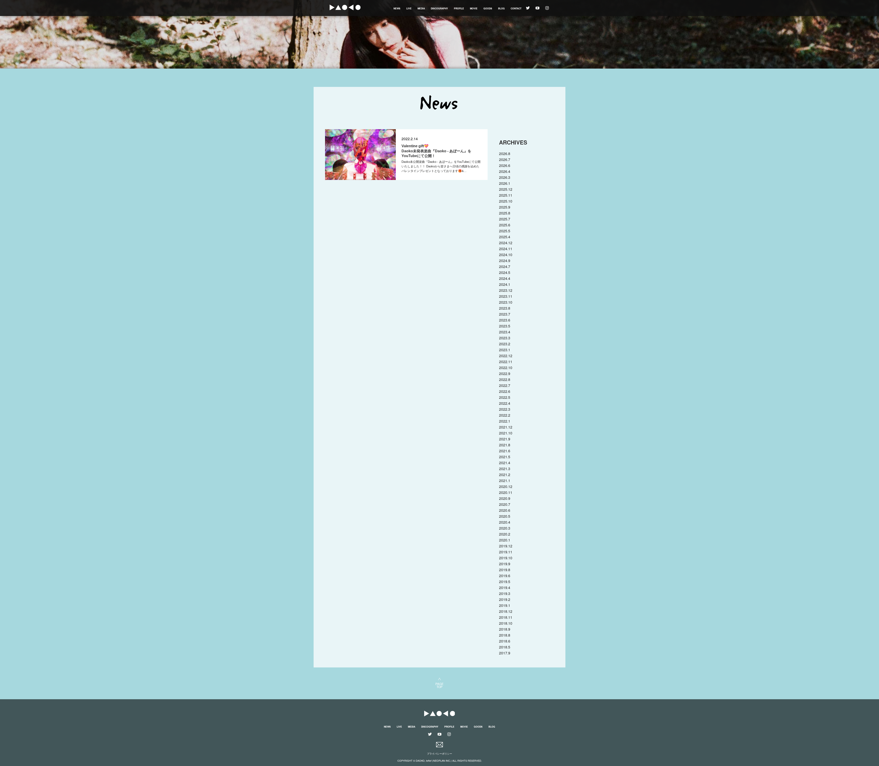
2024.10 (505, 254)
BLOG (501, 8)
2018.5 (504, 647)
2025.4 (504, 236)
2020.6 (504, 510)
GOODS (487, 8)
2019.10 (505, 557)
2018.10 (505, 623)
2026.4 (504, 171)
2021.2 (504, 474)
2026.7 (504, 159)
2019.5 (504, 581)
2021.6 (504, 450)
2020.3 (504, 528)
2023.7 (504, 314)
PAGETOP (439, 685)
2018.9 (504, 629)
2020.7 (504, 504)
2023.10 (505, 302)
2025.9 (504, 207)
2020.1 (504, 540)
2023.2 (504, 343)
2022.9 (504, 373)
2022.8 (504, 379)
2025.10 (505, 201)
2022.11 (505, 361)
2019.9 (504, 563)
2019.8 (504, 569)
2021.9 (504, 439)
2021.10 (505, 433)
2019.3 (504, 593)
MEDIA (421, 8)
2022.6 (504, 391)
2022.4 (504, 403)
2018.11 (505, 617)
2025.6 (504, 225)
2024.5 (504, 272)
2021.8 (504, 444)
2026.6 (504, 165)
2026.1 (504, 183)
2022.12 (505, 355)
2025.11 (505, 195)
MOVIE (473, 8)
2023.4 (504, 332)
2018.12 (505, 611)
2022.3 (504, 409)
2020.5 (504, 516)
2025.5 (504, 230)
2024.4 (504, 278)
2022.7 (504, 385)
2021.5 (504, 456)
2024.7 (504, 266)
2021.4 (504, 462)
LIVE (409, 8)
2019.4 (504, 587)
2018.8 (504, 635)
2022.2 (504, 415)
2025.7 (504, 219)
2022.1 (504, 421)
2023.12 (505, 290)
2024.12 (505, 242)
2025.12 (505, 189)
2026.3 (504, 177)
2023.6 (504, 320)
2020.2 (504, 534)
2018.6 (504, 641)
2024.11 (505, 248)
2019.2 (504, 599)
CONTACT (516, 8)
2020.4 (504, 522)
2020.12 (505, 486)
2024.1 (504, 284)
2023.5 (504, 326)
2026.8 (504, 153)
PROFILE (459, 8)
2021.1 (504, 480)
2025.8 (504, 213)
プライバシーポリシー (439, 753)
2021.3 (504, 468)
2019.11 (505, 551)
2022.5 (504, 397)
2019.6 (504, 575)
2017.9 (504, 653)
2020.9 (504, 498)
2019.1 (504, 605)
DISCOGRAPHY (439, 8)
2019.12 (505, 546)
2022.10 (505, 367)
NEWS (396, 8)
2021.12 (505, 427)
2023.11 (505, 296)
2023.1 (504, 349)
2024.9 (504, 260)
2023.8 (504, 308)
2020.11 (505, 492)
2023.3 (504, 337)
